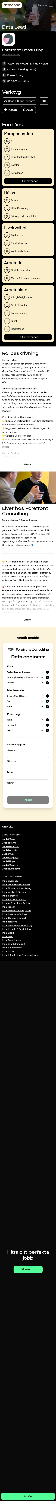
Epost (10, 772)
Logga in (42, 5)
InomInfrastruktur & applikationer (20, 955)
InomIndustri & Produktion (16, 929)
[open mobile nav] (51, 5)
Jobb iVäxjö (8, 839)
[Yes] (42, 672)
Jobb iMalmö (9, 842)
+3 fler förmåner (28, 181)
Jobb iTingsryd (10, 857)
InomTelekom (9, 921)
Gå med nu (28, 1269)
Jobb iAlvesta (9, 850)
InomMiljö (7, 936)
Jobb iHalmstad (10, 846)
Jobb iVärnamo (10, 865)
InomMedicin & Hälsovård (16, 884)
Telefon (10, 783)
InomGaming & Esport (14, 918)
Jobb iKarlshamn (11, 868)
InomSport (8, 951)
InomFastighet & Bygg (14, 899)
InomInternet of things (14, 914)
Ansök (28, 1496)
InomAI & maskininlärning (16, 903)
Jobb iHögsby (10, 861)
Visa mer (28, 464)
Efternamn (12, 761)
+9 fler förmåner (28, 337)
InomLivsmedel (10, 881)
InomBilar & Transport (13, 944)
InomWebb (8, 932)
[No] (47, 672)
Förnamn (11, 750)
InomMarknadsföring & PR (16, 910)
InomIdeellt (8, 907)
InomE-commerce (12, 947)
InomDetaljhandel (11, 940)
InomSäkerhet (10, 895)
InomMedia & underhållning (17, 925)
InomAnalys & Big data (14, 892)
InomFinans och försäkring (16, 888)
